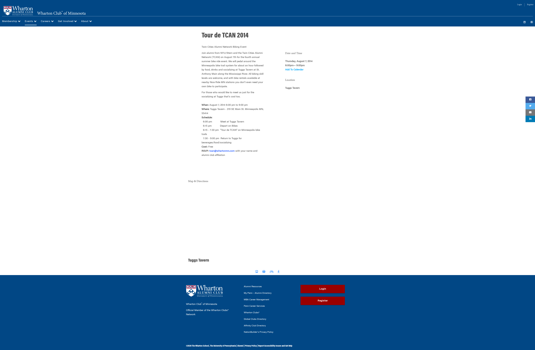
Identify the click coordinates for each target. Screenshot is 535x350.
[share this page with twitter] (530, 106)
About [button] (85, 21)
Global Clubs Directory (255, 319)
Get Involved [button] (66, 21)
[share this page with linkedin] (530, 119)
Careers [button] (46, 21)
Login (519, 5)
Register (530, 5)
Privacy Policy (251, 346)
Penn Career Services (254, 306)
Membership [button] (10, 21)
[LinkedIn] (524, 22)
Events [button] (29, 21)
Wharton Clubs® (251, 313)
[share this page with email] (530, 112)
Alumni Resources (253, 287)
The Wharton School (200, 346)
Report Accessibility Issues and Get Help (275, 346)
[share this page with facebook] (530, 100)
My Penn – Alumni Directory (258, 293)
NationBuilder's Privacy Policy (258, 332)
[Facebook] (532, 22)
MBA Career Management (256, 300)
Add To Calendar (294, 70)
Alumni (240, 346)
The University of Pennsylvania (223, 346)
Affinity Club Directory (255, 326)
